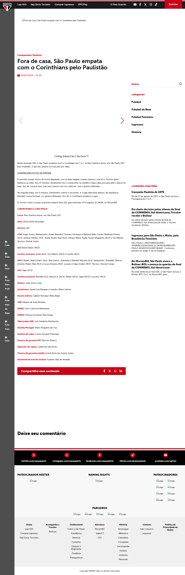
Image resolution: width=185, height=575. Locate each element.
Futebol (136, 102)
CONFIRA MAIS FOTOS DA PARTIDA (34, 173)
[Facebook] (140, 4)
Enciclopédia (123, 546)
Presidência (76, 533)
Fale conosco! (146, 529)
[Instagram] (151, 4)
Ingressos (137, 124)
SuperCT (100, 533)
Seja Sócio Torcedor (40, 4)
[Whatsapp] (115, 371)
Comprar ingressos (64, 4)
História (136, 132)
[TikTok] (156, 4)
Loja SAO (21, 4)
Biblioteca (123, 533)
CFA (100, 537)
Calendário (123, 537)
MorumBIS (100, 529)
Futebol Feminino (142, 117)
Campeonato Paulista (29, 55)
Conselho (76, 542)
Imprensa (147, 533)
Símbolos (123, 555)
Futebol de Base (141, 109)
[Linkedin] (121, 371)
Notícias (173, 4)
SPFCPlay (82, 4)
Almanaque (123, 529)
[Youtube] (134, 4)
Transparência (76, 557)
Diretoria (76, 537)
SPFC (7, 7)
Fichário (123, 551)
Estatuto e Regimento (76, 547)
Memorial (123, 559)
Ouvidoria (76, 553)
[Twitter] (145, 4)
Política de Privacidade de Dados (170, 527)
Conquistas (123, 542)
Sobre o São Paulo (76, 529)
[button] (122, 120)
